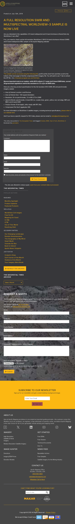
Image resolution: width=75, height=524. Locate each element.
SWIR (47, 121)
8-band (43, 121)
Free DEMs (41, 436)
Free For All (9, 215)
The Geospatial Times (26, 121)
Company (7, 318)
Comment (7, 138)
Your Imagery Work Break (14, 262)
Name (6, 155)
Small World (9, 241)
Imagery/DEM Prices (10, 456)
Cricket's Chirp (10, 255)
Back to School (10, 246)
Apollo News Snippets (13, 248)
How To (40, 446)
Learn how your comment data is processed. (44, 185)
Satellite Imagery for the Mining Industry (50, 459)
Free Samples (42, 456)
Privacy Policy (50, 512)
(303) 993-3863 (23, 304)
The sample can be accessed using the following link (21, 74)
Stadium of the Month (13, 260)
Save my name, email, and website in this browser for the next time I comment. (28, 175)
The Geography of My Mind (15, 239)
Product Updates (11, 203)
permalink (15, 123)
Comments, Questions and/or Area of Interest (18, 344)
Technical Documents (44, 443)
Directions (7, 453)
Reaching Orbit (10, 227)
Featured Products (11, 206)
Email (6, 161)
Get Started (44, 432)
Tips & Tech (53, 121)
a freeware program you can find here (26, 78)
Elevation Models (9, 459)
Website (6, 168)
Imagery (8, 432)
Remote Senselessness (13, 236)
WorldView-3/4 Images (13, 213)
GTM (6, 222)
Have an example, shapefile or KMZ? (16, 360)
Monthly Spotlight (11, 201)
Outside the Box (11, 243)
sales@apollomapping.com (60, 116)
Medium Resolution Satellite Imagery (15, 444)
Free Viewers (42, 439)
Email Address (8, 336)
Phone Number (8, 327)
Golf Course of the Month (14, 257)
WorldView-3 (62, 121)
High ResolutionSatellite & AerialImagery (9, 438)
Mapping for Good (11, 217)
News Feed (43, 449)
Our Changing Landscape (14, 234)
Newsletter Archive (16, 269)
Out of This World (11, 225)
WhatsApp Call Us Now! (37, 479)
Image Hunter (10, 449)
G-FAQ (7, 220)
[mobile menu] (70, 3)
